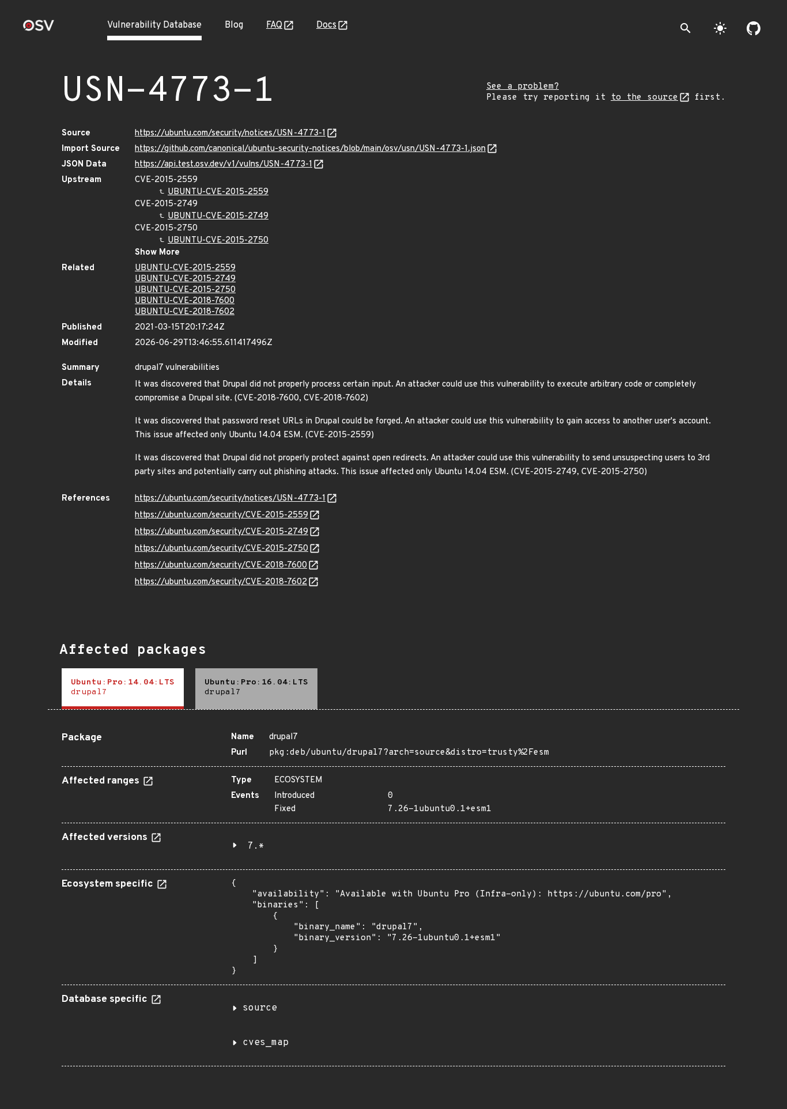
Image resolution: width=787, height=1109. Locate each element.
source (260, 1008)
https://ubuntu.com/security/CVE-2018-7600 (221, 565)
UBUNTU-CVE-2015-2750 (218, 240)
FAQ (274, 25)
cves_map (266, 1043)
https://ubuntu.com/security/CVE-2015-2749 (221, 532)
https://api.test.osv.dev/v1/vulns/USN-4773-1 (223, 164)
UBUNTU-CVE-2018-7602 (184, 311)
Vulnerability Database (154, 25)
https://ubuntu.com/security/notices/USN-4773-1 (230, 133)
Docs (326, 25)
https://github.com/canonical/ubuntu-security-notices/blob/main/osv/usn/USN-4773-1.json (310, 148)
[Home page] (38, 29)
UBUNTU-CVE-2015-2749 (218, 216)
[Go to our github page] (753, 28)
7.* (255, 846)
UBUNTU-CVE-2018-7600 (184, 301)
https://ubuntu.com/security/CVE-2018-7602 (221, 582)
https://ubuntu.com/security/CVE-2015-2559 (221, 515)
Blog (234, 25)
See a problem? (522, 86)
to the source (644, 97)
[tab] (123, 688)
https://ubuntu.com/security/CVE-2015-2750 (221, 548)
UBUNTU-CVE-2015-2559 (218, 192)
